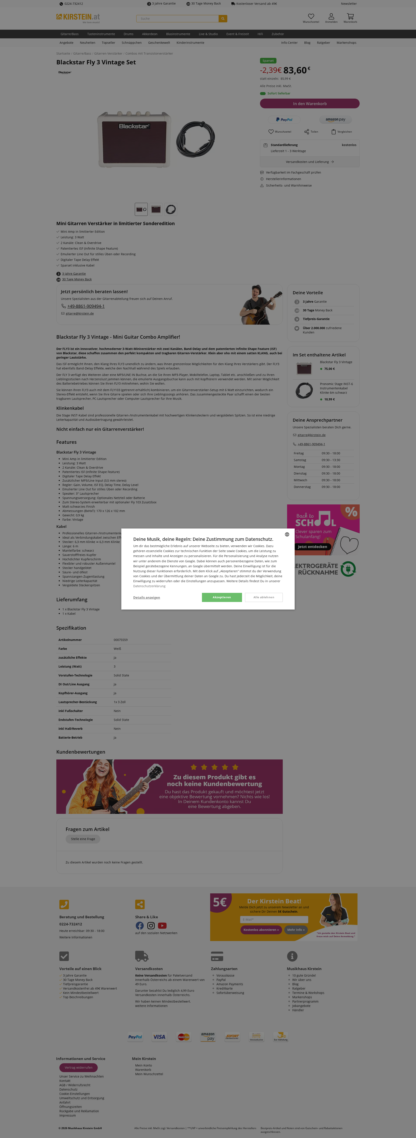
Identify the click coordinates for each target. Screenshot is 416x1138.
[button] (146, 597)
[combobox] (287, 534)
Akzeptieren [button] (222, 597)
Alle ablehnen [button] (264, 597)
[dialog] (208, 569)
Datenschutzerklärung (149, 586)
